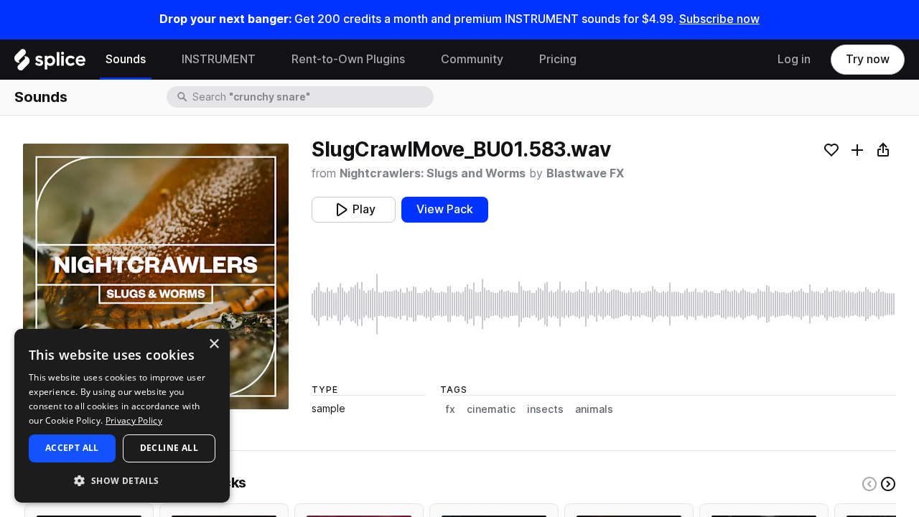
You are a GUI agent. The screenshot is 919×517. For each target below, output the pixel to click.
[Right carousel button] (888, 484)
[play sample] (604, 304)
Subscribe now (719, 19)
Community (472, 59)
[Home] (49, 63)
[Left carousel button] (869, 484)
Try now (868, 59)
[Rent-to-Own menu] (416, 60)
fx (450, 409)
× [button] (213, 344)
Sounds (126, 59)
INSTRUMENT (219, 59)
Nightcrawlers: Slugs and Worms (433, 173)
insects (545, 409)
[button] (122, 480)
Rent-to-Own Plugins (348, 59)
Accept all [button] (72, 448)
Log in (794, 59)
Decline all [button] (169, 448)
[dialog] (122, 416)
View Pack (444, 209)
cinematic (491, 409)
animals (594, 409)
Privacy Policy (134, 420)
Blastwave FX (585, 173)
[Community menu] (514, 60)
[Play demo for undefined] (156, 276)
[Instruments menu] (266, 60)
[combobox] (311, 97)
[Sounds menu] (156, 60)
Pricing (558, 59)
